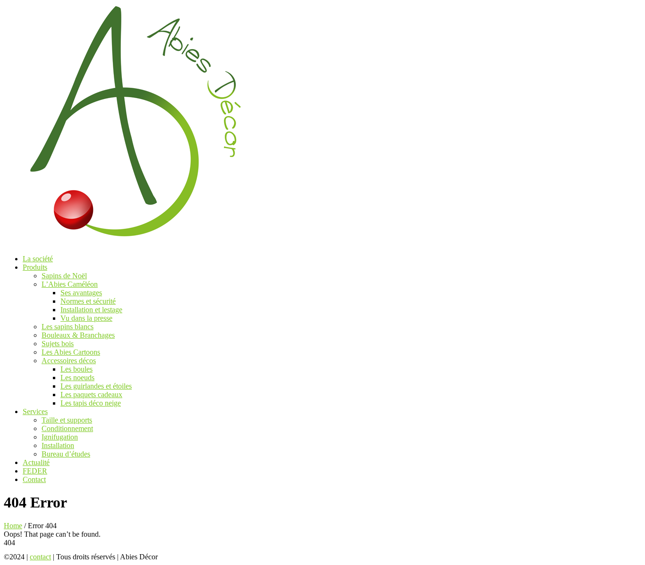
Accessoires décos (69, 361)
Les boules (76, 369)
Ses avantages (81, 293)
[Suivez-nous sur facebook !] (171, 557)
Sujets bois (58, 344)
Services (35, 411)
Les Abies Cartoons (71, 352)
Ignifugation (60, 437)
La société (38, 259)
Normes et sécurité (88, 301)
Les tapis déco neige (90, 403)
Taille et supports (67, 420)
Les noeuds (77, 378)
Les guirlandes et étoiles (96, 386)
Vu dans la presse (86, 318)
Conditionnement (67, 428)
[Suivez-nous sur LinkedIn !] (200, 557)
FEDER (35, 471)
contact (40, 557)
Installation (58, 445)
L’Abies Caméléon (70, 284)
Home (13, 526)
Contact (34, 479)
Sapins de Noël (64, 276)
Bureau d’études (66, 454)
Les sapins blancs (67, 327)
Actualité (36, 462)
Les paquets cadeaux (91, 395)
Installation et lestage (91, 310)
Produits (35, 267)
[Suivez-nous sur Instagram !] (187, 557)
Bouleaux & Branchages (78, 335)
